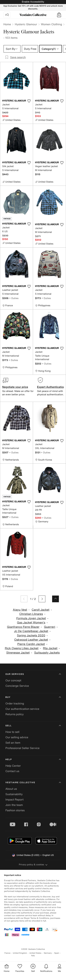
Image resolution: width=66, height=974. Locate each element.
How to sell (12, 732)
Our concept (13, 680)
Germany (48, 953)
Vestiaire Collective (20, 782)
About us (11, 789)
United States (35, 953)
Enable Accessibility (33, 2)
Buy (7, 697)
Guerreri (49, 627)
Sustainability (14, 794)
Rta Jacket (50, 648)
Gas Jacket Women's (31, 622)
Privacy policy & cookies (31, 864)
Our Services (14, 674)
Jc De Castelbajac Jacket (31, 631)
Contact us (12, 771)
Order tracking (14, 703)
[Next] (42, 599)
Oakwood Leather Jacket (31, 640)
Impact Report (14, 799)
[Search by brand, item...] (6, 15)
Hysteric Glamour (26, 24)
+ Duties (13, 298)
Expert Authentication (51, 387)
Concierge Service (17, 686)
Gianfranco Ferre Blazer (23, 627)
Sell (8, 725)
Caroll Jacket (40, 610)
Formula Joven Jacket (31, 618)
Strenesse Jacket (18, 653)
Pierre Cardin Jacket (31, 644)
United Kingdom (20, 953)
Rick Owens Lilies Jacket (21, 648)
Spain (56, 953)
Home (7, 24)
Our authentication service (22, 709)
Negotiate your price (15, 387)
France (7, 953)
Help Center (13, 766)
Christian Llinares (31, 614)
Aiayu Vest (20, 610)
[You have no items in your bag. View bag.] (59, 14)
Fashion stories (15, 810)
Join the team (14, 805)
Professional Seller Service (22, 748)
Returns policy (14, 714)
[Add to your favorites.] (29, 101)
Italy (33, 955)
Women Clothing (51, 24)
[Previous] (24, 599)
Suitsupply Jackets (47, 653)
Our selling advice (16, 737)
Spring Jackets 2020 (31, 635)
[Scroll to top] (55, 599)
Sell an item (12, 743)
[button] (59, 14)
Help (8, 759)
